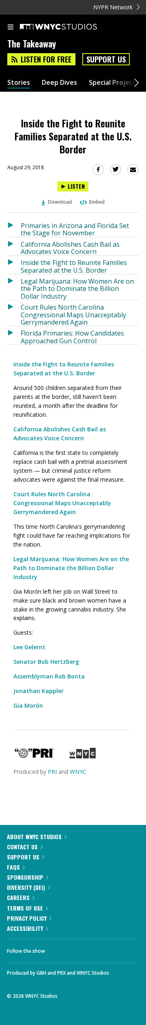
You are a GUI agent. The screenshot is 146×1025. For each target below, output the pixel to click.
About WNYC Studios (34, 836)
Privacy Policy (27, 918)
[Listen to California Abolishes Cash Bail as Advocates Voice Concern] (14, 246)
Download (60, 201)
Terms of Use (25, 908)
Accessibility (25, 928)
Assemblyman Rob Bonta (49, 676)
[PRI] (34, 756)
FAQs (13, 867)
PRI (52, 771)
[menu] (10, 27)
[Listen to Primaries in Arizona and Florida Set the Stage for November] (14, 228)
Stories (18, 82)
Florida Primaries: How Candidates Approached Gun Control (72, 337)
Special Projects (114, 82)
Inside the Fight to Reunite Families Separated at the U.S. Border (74, 266)
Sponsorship (25, 877)
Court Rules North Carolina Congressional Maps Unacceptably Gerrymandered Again (73, 314)
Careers (18, 897)
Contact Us (22, 846)
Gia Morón (28, 705)
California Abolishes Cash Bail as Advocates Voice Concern (70, 248)
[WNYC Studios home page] (68, 27)
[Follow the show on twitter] (81, 949)
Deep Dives (59, 82)
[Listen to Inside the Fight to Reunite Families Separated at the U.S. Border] (14, 265)
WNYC (78, 771)
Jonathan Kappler (38, 691)
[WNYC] (82, 756)
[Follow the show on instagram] (103, 949)
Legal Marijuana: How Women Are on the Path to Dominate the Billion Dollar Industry (77, 288)
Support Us (106, 59)
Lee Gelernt (29, 647)
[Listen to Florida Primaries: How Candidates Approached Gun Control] (14, 335)
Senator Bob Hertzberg (46, 661)
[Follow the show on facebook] (59, 949)
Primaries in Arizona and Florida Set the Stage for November (75, 229)
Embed (97, 201)
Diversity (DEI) (26, 887)
